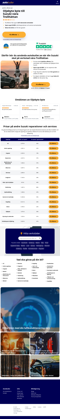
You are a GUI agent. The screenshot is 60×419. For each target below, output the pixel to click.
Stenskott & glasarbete (50, 266)
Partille (25, 248)
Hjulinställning (21, 278)
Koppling (34, 263)
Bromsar (20, 263)
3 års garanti (20, 395)
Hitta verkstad (20, 396)
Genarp (33, 245)
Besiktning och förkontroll (6, 274)
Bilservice (5, 278)
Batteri (4, 271)
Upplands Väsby (15, 245)
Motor (33, 270)
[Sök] (40, 238)
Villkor (34, 407)
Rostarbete (35, 278)
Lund (27, 245)
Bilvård (4, 281)
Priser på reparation (36, 396)
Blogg (32, 391)
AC (3, 263)
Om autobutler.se (7, 391)
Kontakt (5, 393)
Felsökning (20, 275)
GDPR (44, 407)
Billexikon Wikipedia (36, 395)
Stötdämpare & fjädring (51, 273)
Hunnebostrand (32, 248)
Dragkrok (20, 266)
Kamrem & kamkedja (23, 281)
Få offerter (53, 143)
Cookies (39, 407)
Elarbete (20, 273)
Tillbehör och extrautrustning (51, 277)
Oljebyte (34, 273)
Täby (42, 243)
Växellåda (49, 281)
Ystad (46, 243)
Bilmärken (19, 398)
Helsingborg (39, 245)
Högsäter (41, 248)
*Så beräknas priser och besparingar (12, 39)
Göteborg (31, 243)
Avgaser (5, 268)
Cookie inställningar (28, 407)
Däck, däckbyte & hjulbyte (22, 269)
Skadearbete (50, 263)
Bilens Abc (33, 393)
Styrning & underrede (52, 270)
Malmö (38, 243)
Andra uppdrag (7, 266)
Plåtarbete (35, 275)
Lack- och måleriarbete (35, 266)
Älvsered (47, 245)
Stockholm (24, 243)
